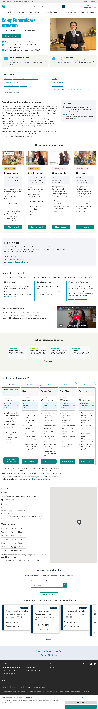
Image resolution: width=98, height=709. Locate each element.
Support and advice (87, 12)
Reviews (7, 89)
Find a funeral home (90, 1)
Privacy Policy (5, 687)
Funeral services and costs (13, 82)
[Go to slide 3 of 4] (50, 639)
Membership (30, 664)
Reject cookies (81, 702)
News (3, 680)
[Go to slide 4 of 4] (51, 639)
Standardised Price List (14, 256)
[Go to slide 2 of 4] (48, 639)
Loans (31, 1)
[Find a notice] (65, 585)
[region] (49, 702)
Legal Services (17, 1)
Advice (52, 667)
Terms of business (49, 655)
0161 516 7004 (12, 36)
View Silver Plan (67, 461)
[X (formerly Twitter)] (83, 664)
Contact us (53, 670)
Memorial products (51, 12)
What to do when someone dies (14, 12)
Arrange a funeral (33, 12)
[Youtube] (91, 664)
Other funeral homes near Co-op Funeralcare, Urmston (71, 89)
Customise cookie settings (80, 698)
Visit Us (54, 79)
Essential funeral (37, 227)
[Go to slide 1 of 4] (46, 639)
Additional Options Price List (16, 259)
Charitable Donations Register (49, 651)
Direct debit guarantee (33, 670)
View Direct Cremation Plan (11, 460)
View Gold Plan (86, 461)
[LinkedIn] (95, 664)
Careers (52, 664)
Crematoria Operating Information (18, 262)
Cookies (14, 687)
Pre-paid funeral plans (69, 12)
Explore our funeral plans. (41, 479)
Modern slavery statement (41, 687)
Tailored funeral (13, 227)
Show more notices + (49, 594)
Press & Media (6, 677)
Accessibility (28, 687)
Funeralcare (25, 1)
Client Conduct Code (8, 670)
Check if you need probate (77, 299)
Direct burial (85, 227)
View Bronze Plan (49, 461)
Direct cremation (61, 227)
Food (3, 1)
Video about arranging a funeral (15, 86)
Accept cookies (80, 706)
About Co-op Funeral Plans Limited (13, 664)
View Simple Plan (30, 461)
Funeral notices (57, 86)
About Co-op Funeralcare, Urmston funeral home (21, 79)
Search (63, 6)
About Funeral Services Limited (11, 667)
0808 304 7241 (90, 8)
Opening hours (57, 82)
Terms (20, 687)
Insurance (8, 1)
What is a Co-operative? (9, 674)
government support (45, 292)
